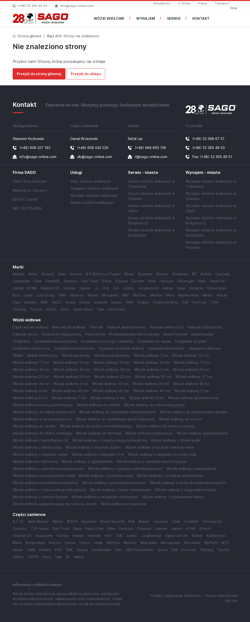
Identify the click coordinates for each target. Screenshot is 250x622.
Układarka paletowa (204, 348)
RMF (44, 302)
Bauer (129, 274)
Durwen (138, 281)
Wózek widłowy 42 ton (111, 391)
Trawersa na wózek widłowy (121, 348)
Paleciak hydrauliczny (205, 327)
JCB (105, 288)
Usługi (76, 172)
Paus (17, 302)
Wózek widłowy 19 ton (112, 369)
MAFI (63, 295)
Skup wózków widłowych (90, 181)
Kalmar (168, 288)
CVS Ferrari (40, 528)
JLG (116, 288)
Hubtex (69, 288)
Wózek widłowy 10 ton (190, 355)
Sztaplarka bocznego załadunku (107, 341)
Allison (57, 521)
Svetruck (199, 302)
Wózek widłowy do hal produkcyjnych (154, 405)
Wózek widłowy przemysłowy (149, 433)
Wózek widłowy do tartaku (34, 426)
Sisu (118, 550)
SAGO (57, 302)
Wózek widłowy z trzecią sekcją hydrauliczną (49, 490)
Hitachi (205, 528)
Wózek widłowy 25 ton (112, 377)
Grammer (144, 528)
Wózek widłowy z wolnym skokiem (40, 497)
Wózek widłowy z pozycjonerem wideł (44, 476)
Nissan (222, 295)
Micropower (170, 543)
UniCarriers (117, 309)
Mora (170, 295)
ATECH (72, 521)
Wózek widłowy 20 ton (191, 369)
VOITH (33, 557)
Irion (108, 535)
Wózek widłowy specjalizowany (202, 433)
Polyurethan (95, 334)
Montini (156, 295)
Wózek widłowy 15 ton (192, 362)
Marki (18, 267)
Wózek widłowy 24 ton (71, 377)
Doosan (121, 281)
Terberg (19, 309)
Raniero (30, 302)
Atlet (62, 274)
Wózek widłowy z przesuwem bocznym (114, 483)
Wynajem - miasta (203, 172)
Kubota (55, 543)
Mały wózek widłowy (69, 327)
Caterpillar (21, 281)
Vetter (51, 309)
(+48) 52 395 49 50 (32, 6)
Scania (84, 302)
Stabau (143, 302)
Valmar (79, 557)
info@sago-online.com (77, 6)
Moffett (139, 295)
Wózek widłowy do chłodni (98, 405)
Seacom (100, 302)
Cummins (20, 528)
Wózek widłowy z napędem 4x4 (98, 454)
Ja (96, 288)
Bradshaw (180, 274)
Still (185, 302)
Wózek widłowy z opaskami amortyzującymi (151, 461)
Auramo (76, 274)
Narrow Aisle (188, 295)
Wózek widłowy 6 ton (30, 398)
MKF (125, 295)
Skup (233, 8)
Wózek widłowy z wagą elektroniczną (185, 490)
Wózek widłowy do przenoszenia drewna (193, 412)
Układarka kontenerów (166, 348)
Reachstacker (202, 334)
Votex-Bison (83, 309)
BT (194, 274)
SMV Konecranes (139, 550)
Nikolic (207, 295)
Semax (116, 302)
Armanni (47, 274)
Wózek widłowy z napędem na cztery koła (162, 454)
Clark (37, 281)
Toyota (36, 309)
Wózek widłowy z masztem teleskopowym (159, 447)
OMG (31, 550)
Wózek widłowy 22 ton (31, 377)
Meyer (93, 295)
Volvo (64, 309)
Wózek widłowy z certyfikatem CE (40, 440)
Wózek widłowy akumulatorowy (193, 398)
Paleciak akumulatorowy (126, 327)
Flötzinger (185, 281)
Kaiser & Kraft (177, 535)
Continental (211, 521)
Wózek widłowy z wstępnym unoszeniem (105, 497)
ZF (68, 557)
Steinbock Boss (165, 302)
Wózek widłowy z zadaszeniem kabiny (173, 497)
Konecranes (217, 288)
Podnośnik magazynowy (62, 334)
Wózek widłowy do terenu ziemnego (42, 433)
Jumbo (128, 288)
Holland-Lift (50, 288)
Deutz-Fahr (94, 528)
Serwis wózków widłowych (92, 202)
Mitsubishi (110, 295)
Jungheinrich (148, 288)
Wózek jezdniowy (76, 355)
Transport (222, 3)
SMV (129, 302)
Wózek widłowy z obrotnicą (35, 461)
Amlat (32, 274)
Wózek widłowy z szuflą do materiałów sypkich (188, 483)
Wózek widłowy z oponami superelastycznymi (125, 468)
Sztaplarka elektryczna (31, 348)
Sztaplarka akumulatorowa (55, 341)
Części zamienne (29, 514)
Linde (28, 295)
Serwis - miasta (143, 172)
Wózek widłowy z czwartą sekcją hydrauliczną (109, 440)
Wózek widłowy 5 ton (191, 391)
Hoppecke (44, 535)
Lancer (70, 543)
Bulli (131, 521)
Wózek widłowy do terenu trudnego (165, 426)
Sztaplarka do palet (191, 341)
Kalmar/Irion (216, 535)
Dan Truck (90, 281)
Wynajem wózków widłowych (93, 195)
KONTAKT (201, 18)
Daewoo (71, 281)
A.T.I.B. (18, 521)
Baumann (145, 274)
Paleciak (96, 327)
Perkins (45, 550)
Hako (202, 281)
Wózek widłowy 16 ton (31, 369)
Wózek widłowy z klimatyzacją (37, 447)
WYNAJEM (145, 18)
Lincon (85, 543)
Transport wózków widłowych (94, 188)
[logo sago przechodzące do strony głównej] (41, 18)
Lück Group (45, 295)
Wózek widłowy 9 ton (146, 398)
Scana (70, 302)
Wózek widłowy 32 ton (110, 384)
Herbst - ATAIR (25, 288)
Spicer (162, 550)
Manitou (77, 295)
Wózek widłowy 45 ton (151, 391)
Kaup (181, 288)
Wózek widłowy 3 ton (70, 384)
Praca (202, 3)
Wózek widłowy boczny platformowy (43, 405)
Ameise (18, 274)
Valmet (18, 557)
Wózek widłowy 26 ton (153, 377)
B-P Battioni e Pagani (103, 274)
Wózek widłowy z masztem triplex (40, 454)
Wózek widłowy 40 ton (70, 391)
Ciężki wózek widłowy (30, 327)
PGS (58, 550)
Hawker (162, 528)
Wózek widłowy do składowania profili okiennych (115, 419)
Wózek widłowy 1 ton (151, 355)
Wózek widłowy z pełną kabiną (191, 468)
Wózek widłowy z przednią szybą (106, 476)
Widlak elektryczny (42, 355)
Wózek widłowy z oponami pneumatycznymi (48, 468)
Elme (152, 281)
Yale (100, 309)
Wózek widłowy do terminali (98, 433)
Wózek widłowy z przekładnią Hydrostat (45, 483)
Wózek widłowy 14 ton (151, 362)
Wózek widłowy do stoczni (180, 419)
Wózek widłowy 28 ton (31, 384)
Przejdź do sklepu (86, 74)
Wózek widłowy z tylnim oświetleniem (120, 490)
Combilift (52, 281)
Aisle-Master (38, 521)
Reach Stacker (176, 334)
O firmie (184, 3)
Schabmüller (101, 550)
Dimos (107, 281)
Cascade (223, 274)
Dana (77, 528)
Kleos (17, 543)
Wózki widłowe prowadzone (123, 504)
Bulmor (206, 274)
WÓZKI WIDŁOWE (109, 18)
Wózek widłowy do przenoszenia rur (42, 419)
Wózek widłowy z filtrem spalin (176, 440)
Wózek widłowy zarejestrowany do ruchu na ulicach (55, 504)
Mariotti (130, 543)
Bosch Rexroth (112, 521)
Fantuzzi (167, 281)
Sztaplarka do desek (154, 341)
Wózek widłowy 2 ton (151, 369)
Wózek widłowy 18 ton (71, 369)
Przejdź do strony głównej (39, 74)
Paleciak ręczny (25, 334)
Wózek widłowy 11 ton (31, 362)
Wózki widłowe (27, 320)
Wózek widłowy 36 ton (191, 384)
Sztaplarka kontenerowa (74, 348)
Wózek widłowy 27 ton (194, 377)
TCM (214, 302)
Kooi (16, 295)
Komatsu (196, 288)
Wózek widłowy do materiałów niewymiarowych (117, 412)
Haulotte (217, 281)
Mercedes (148, 543)
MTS (225, 543)
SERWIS (174, 18)
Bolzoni (162, 274)
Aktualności (161, 3)
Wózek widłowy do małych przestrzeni (44, 412)
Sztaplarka (21, 341)
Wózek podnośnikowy (112, 355)
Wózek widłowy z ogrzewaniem (87, 461)
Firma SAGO (24, 172)
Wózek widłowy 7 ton (69, 398)
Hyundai (94, 535)
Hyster (85, 288)
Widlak (18, 355)
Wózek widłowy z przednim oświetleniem (170, 476)
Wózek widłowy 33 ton (151, 384)
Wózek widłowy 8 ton (107, 398)
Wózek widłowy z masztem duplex (93, 447)
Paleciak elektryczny (167, 327)
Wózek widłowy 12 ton (71, 362)
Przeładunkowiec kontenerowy (134, 334)
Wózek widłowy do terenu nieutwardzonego (96, 426)
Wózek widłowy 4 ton (30, 391)
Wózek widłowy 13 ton (111, 362)
